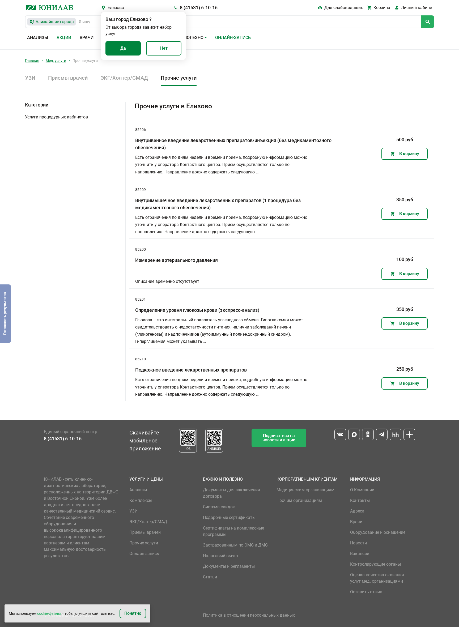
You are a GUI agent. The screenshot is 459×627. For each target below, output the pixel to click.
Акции (64, 37)
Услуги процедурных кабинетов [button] (56, 117)
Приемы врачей (68, 78)
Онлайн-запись (233, 37)
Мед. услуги (56, 60)
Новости (358, 542)
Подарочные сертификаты (229, 517)
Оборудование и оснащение (377, 532)
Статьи (210, 576)
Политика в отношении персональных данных (249, 615)
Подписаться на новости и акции (278, 437)
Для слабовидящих (343, 7)
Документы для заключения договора (231, 493)
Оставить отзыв (366, 591)
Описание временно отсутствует (167, 281)
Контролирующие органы (375, 564)
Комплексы (140, 500)
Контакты (360, 500)
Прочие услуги (179, 78)
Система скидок (219, 506)
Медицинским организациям (305, 489)
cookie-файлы (49, 613)
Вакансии (359, 553)
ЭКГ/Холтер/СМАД (124, 78)
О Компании (362, 489)
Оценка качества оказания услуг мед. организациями (377, 578)
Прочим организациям (299, 500)
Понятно (132, 613)
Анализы (37, 37)
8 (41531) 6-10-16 (199, 7)
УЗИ (30, 78)
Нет (164, 48)
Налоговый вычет (221, 555)
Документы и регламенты (229, 566)
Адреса (357, 511)
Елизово (116, 7)
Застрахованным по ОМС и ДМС (235, 545)
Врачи (87, 37)
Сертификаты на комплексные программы (233, 531)
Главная (32, 60)
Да (123, 48)
